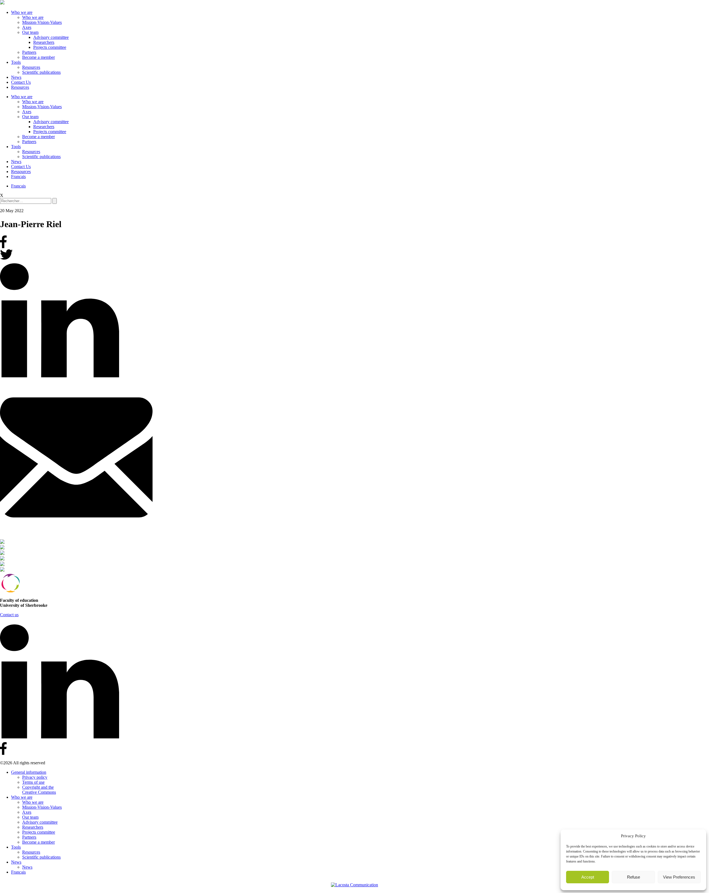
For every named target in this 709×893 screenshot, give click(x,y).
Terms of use (33, 782)
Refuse (633, 877)
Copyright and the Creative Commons (39, 790)
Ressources (21, 171)
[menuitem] (18, 176)
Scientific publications (41, 72)
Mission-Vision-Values (42, 22)
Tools (16, 62)
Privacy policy (34, 777)
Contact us (9, 614)
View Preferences (679, 877)
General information (28, 772)
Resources (31, 67)
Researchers (43, 42)
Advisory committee (51, 37)
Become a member (38, 57)
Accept (587, 877)
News (16, 77)
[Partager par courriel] (354, 458)
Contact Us (21, 82)
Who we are (21, 12)
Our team (30, 32)
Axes (26, 27)
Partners (29, 52)
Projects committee (49, 47)
